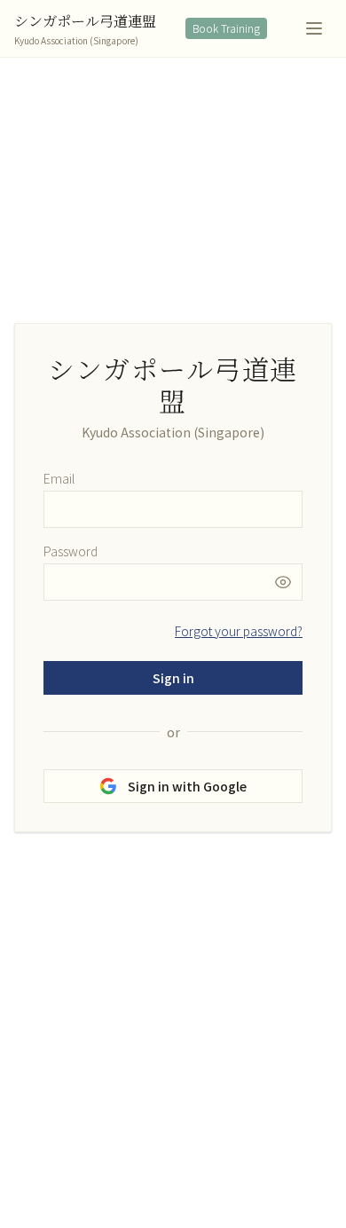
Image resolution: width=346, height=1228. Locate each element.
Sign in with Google (187, 786)
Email (59, 478)
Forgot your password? (239, 631)
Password (70, 551)
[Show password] (288, 582)
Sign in (173, 678)
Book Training (226, 27)
